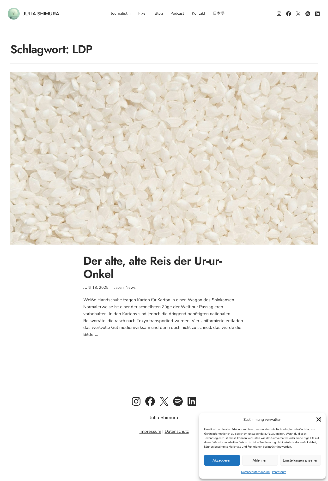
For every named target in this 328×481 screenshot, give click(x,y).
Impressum (279, 472)
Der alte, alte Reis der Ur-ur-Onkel (152, 267)
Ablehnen (260, 460)
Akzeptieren (222, 460)
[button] (318, 419)
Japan (119, 287)
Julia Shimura (41, 14)
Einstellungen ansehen (300, 460)
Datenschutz (177, 431)
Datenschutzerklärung (255, 472)
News (131, 287)
